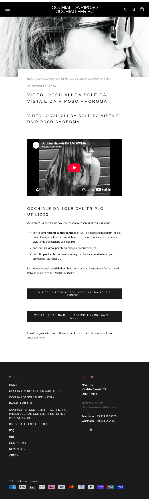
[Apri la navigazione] (7, 9)
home (30, 78)
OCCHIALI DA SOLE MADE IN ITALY (31, 397)
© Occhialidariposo (25, 476)
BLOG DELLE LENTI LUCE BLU (28, 424)
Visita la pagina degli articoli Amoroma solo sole (74, 316)
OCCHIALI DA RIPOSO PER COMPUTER (35, 390)
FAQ (12, 430)
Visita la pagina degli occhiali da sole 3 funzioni (74, 294)
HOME (13, 384)
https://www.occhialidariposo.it (99, 407)
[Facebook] (83, 429)
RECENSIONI (17, 449)
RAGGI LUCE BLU (20, 403)
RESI (12, 436)
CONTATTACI (17, 442)
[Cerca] (134, 9)
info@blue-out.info (92, 402)
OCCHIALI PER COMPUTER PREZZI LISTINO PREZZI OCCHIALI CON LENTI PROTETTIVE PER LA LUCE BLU (38, 413)
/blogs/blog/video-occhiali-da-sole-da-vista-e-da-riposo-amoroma (73, 78)
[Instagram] (91, 429)
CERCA (14, 455)
